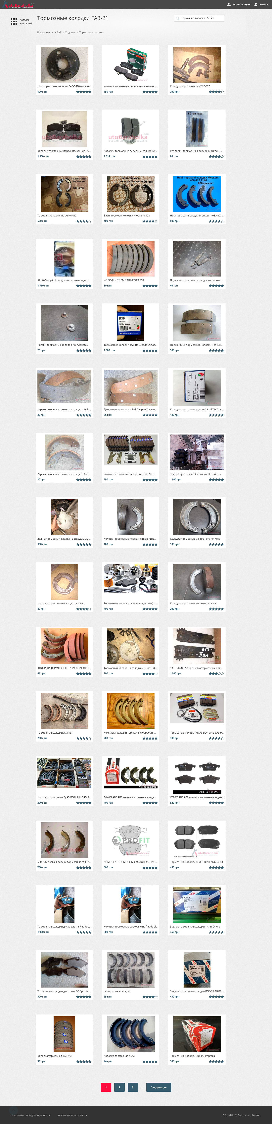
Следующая (159, 1087)
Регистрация (241, 4)
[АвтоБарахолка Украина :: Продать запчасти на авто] (18, 4)
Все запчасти (45, 32)
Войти (263, 4)
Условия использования (72, 1115)
